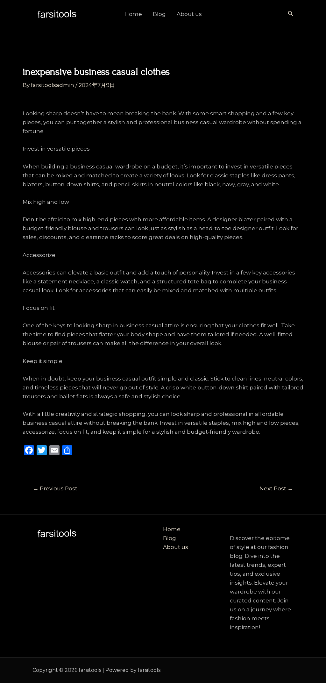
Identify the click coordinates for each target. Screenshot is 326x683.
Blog (159, 14)
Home (133, 14)
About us (189, 14)
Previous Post (55, 488)
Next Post (276, 488)
